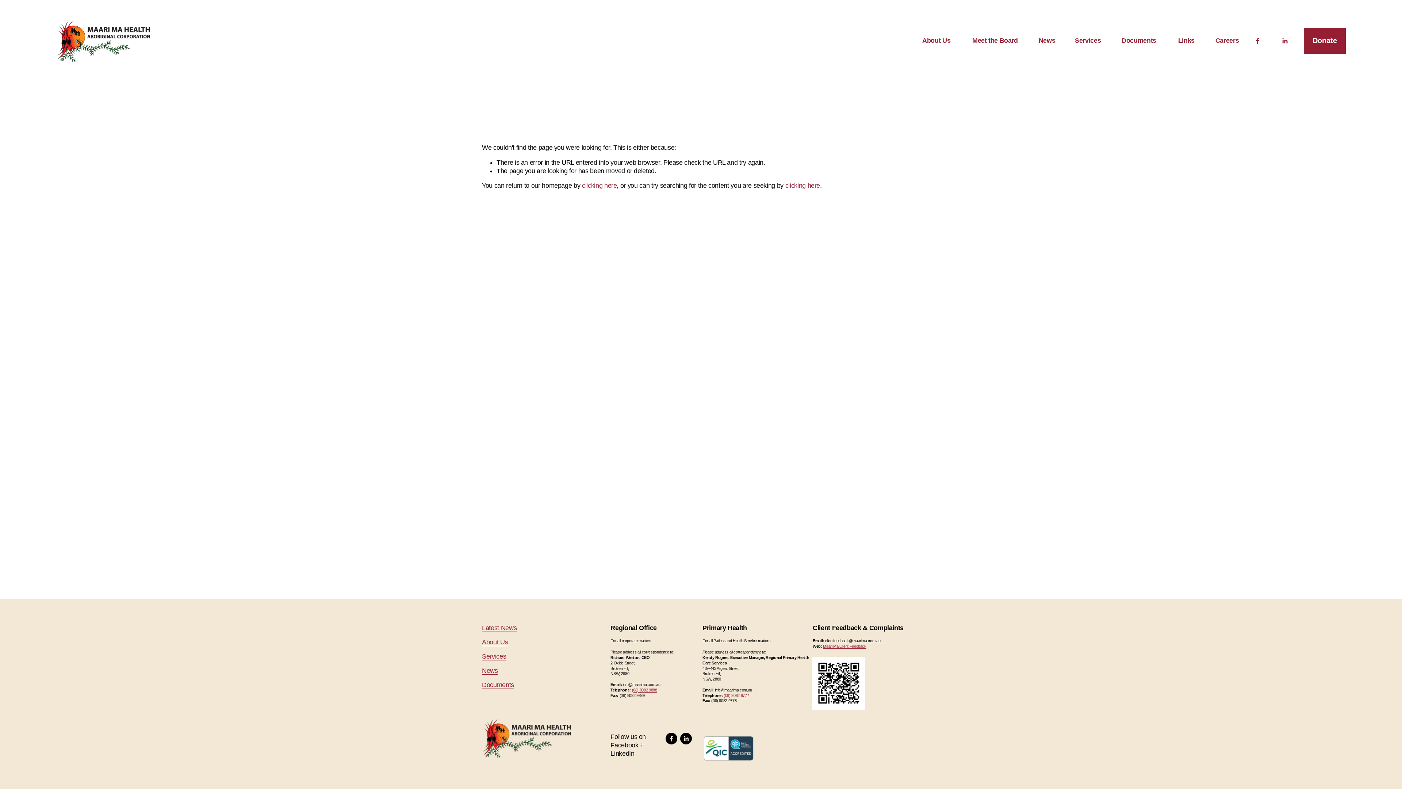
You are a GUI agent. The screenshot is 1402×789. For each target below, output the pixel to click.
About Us (936, 40)
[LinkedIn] (1284, 41)
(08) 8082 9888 (644, 690)
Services (494, 656)
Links (1186, 40)
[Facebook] (1257, 41)
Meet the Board (995, 40)
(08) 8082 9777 (736, 695)
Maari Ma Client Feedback (844, 646)
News (490, 670)
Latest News (499, 628)
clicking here (599, 185)
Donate (1325, 41)
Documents (1139, 40)
